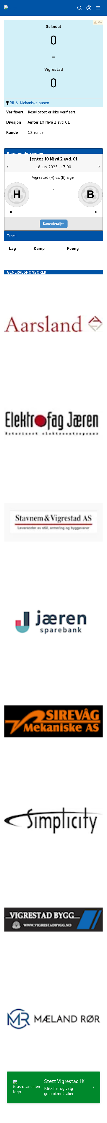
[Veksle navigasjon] (98, 8)
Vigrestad (53, 69)
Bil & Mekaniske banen (29, 102)
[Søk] (79, 8)
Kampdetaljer (53, 223)
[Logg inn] (88, 8)
